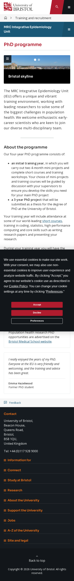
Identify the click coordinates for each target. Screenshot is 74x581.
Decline (37, 312)
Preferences (37, 321)
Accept (37, 304)
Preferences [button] (54, 291)
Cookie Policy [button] (18, 286)
